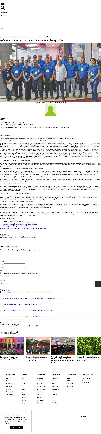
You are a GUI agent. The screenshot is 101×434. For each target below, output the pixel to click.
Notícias (8, 378)
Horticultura (55, 389)
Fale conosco (86, 378)
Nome (2, 264)
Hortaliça (54, 403)
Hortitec (22, 228)
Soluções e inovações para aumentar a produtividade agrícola (19, 223)
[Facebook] (37, 420)
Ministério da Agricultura (70, 387)
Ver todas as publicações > (8, 333)
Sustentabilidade (33, 228)
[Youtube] (40, 420)
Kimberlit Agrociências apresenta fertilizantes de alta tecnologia (20, 224)
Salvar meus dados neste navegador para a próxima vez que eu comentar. (20, 273)
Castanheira (40, 400)
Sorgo (23, 394)
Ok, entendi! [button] (16, 427)
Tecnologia (9, 394)
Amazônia (39, 392)
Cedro (38, 394)
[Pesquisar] (98, 284)
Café (22, 378)
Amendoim (24, 400)
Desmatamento (41, 386)
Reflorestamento (41, 389)
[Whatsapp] (32, 420)
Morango (54, 400)
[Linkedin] (43, 420)
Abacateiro (40, 403)
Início (1, 37)
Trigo (23, 386)
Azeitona (54, 394)
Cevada (23, 392)
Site (1, 270)
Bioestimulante (3, 228)
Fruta (53, 392)
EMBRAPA (70, 383)
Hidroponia (55, 386)
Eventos (2, 28)
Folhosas (54, 383)
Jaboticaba (26, 228)
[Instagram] (34, 420)
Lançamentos (10, 392)
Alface (53, 397)
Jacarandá (40, 381)
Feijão (23, 403)
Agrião (54, 381)
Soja (22, 381)
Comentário (3, 261)
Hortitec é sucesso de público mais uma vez (14, 221)
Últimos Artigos (8, 37)
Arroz (23, 389)
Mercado (9, 386)
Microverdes (55, 378)
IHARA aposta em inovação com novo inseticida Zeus (17, 226)
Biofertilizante (10, 228)
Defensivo (17, 228)
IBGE (68, 378)
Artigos (8, 389)
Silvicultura (40, 378)
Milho (23, 383)
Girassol (23, 397)
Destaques (9, 383)
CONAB (69, 381)
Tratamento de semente (42, 228)
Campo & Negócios (5, 118)
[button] (4, 3)
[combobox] (47, 284)
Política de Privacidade (85, 381)
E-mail (2, 267)
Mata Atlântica (41, 397)
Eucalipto (39, 383)
